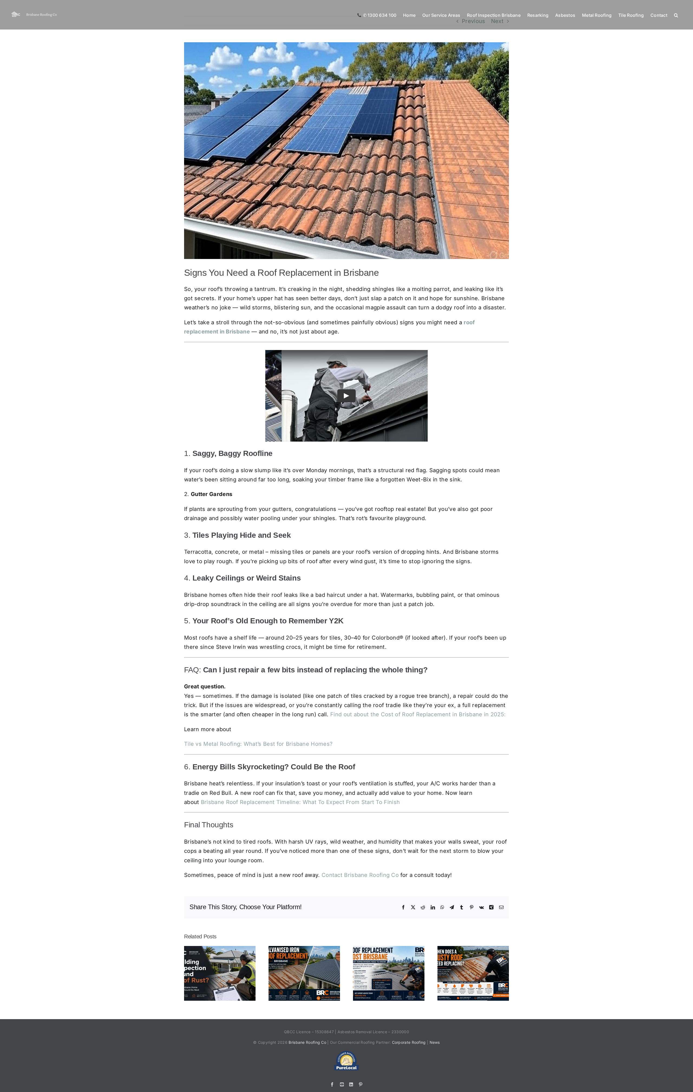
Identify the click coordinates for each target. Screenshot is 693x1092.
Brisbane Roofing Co (307, 1042)
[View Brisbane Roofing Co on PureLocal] (346, 1053)
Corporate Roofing (409, 1042)
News (435, 1042)
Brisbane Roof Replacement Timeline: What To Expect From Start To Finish (300, 802)
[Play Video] (346, 395)
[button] (676, 15)
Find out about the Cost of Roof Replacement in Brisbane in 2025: (418, 714)
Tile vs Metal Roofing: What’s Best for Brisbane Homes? (258, 744)
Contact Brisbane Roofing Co (360, 875)
